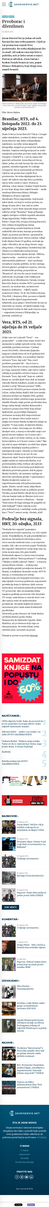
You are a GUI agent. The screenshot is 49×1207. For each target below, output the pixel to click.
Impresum (24, 1154)
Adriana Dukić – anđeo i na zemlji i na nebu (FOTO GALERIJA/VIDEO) (21, 733)
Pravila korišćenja (24, 1162)
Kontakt (24, 1158)
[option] (24, 88)
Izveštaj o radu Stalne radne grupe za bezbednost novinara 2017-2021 (31, 1006)
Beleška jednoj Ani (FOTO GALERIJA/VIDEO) (15, 762)
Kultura (5, 16)
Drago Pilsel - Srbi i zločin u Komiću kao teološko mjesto (31, 946)
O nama (24, 1150)
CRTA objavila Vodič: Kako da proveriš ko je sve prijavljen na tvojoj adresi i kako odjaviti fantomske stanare (22, 724)
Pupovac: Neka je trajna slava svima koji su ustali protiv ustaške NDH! (31, 964)
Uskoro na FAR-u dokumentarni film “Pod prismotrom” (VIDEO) (29, 1085)
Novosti (11, 16)
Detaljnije (42, 1137)
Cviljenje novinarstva (27, 858)
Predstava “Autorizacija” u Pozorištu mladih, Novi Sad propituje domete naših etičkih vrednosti (30, 1052)
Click (31, 1205)
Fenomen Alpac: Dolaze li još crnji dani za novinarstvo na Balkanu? (31, 844)
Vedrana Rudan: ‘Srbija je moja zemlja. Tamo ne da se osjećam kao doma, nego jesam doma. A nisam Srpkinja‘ (22, 744)
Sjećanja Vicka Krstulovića (30, 875)
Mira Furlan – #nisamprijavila (25, 987)
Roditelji (6, 752)
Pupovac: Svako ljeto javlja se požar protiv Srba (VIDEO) (31, 894)
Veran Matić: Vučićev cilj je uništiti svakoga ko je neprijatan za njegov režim (30, 827)
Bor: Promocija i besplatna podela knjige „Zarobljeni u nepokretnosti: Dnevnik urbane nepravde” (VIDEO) (30, 1069)
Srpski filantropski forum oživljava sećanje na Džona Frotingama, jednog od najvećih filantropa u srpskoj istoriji (31, 1025)
